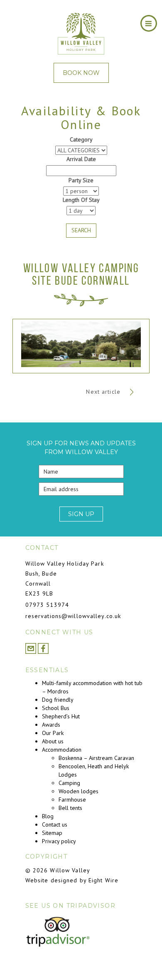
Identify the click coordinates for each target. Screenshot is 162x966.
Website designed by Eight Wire (72, 880)
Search (81, 230)
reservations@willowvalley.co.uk (73, 616)
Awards (51, 724)
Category (81, 139)
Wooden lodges (78, 791)
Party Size (81, 180)
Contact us (54, 824)
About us (53, 741)
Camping (69, 783)
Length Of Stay (81, 200)
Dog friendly (58, 699)
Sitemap (52, 833)
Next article (104, 391)
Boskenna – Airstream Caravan (96, 758)
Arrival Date (81, 159)
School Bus (55, 708)
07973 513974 (47, 604)
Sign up (81, 514)
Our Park (53, 733)
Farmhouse (72, 799)
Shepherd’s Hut (61, 716)
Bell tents (70, 808)
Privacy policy (59, 841)
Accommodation (61, 749)
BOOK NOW (81, 73)
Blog (48, 816)
